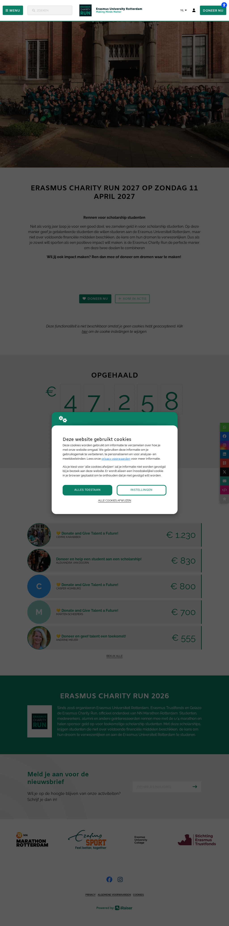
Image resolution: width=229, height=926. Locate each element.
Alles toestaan (87, 490)
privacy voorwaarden (116, 458)
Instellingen (141, 490)
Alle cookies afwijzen (114, 500)
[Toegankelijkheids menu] (224, 5)
